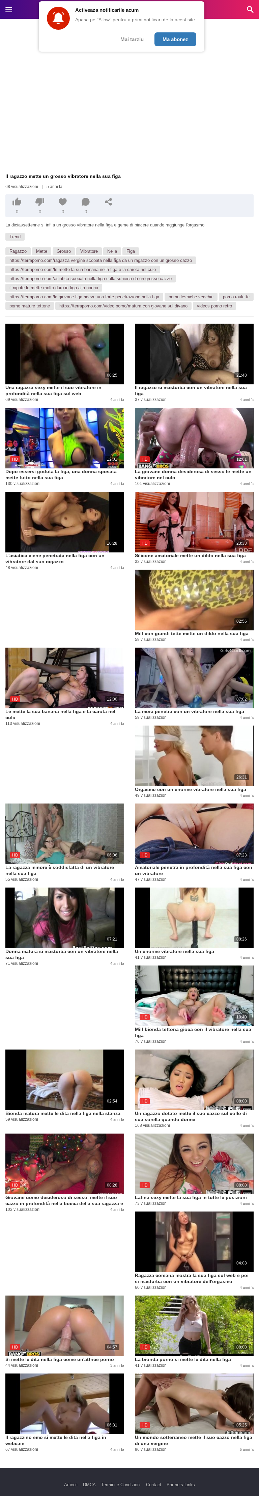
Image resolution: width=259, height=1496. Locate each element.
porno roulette (236, 296)
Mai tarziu (132, 39)
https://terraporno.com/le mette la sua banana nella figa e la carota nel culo (82, 269)
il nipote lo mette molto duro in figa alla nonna (53, 287)
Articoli (71, 1484)
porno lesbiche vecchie (191, 296)
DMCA (89, 1484)
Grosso (64, 251)
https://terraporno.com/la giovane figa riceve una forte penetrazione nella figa (84, 296)
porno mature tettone (29, 305)
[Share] (108, 201)
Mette (41, 251)
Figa (130, 251)
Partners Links (181, 1484)
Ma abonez (175, 39)
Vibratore (89, 251)
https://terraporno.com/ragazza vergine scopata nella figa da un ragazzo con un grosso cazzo (100, 260)
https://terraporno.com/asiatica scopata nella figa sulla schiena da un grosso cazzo (90, 278)
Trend (15, 236)
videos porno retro (214, 305)
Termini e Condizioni (121, 1484)
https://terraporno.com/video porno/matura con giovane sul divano (123, 305)
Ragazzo (18, 251)
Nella (112, 251)
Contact (153, 1484)
